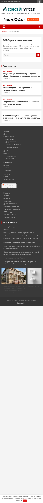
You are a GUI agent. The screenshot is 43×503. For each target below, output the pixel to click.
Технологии (8, 201)
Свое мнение (7, 71)
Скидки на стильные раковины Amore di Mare (19, 242)
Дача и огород (9, 179)
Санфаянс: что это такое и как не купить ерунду (21, 239)
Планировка (10, 159)
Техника (6, 168)
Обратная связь (9, 217)
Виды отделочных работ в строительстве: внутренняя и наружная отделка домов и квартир (14, 289)
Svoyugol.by (21, 303)
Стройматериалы (12, 147)
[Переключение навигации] (4, 27)
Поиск (38, 55)
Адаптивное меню (39, 1)
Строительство (9, 137)
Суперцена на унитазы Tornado (14, 258)
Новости (7, 193)
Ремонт (6, 153)
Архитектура (10, 139)
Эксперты (7, 174)
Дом (5, 134)
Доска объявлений (10, 204)
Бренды (8, 170)
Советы (6, 177)
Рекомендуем (9, 66)
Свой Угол (7, 78)
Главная (6, 131)
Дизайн (6, 151)
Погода (6, 196)
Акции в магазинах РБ (11, 206)
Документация (11, 142)
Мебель (6, 165)
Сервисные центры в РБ (12, 209)
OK (25, 500)
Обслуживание (11, 156)
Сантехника (8, 162)
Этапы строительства (13, 144)
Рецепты (7, 198)
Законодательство (10, 214)
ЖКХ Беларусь (9, 212)
